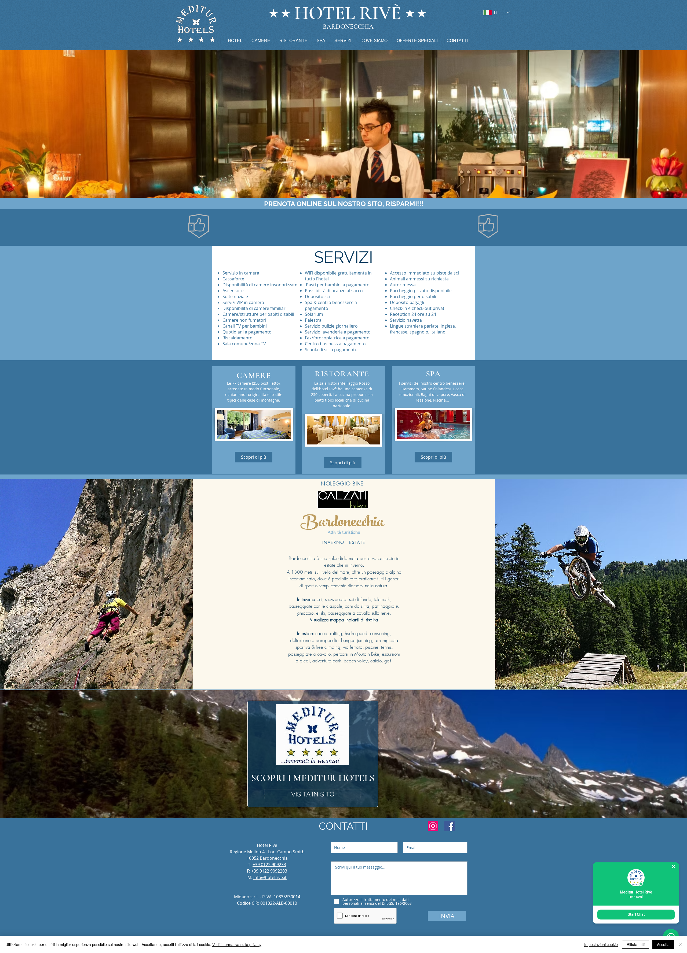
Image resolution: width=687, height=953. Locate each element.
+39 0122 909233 (269, 864)
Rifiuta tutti (636, 944)
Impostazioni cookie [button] (601, 944)
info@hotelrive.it (270, 877)
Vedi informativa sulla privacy (236, 944)
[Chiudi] (680, 944)
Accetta (663, 944)
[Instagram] (433, 826)
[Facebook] (449, 826)
